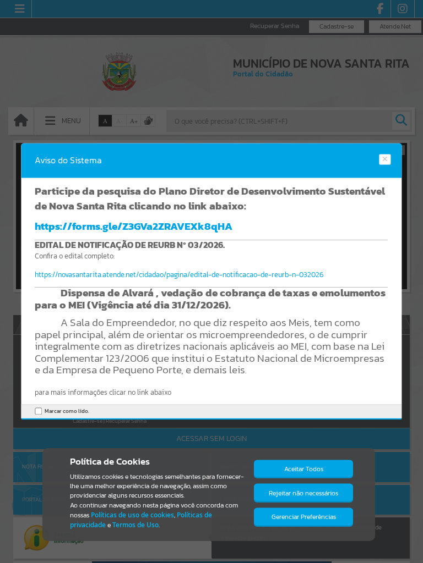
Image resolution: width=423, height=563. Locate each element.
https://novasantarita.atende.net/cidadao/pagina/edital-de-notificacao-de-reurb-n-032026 (179, 275)
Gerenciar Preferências (304, 517)
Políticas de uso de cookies (132, 515)
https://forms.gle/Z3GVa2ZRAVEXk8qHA (133, 226)
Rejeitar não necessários (303, 493)
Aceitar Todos (303, 469)
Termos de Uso (135, 524)
